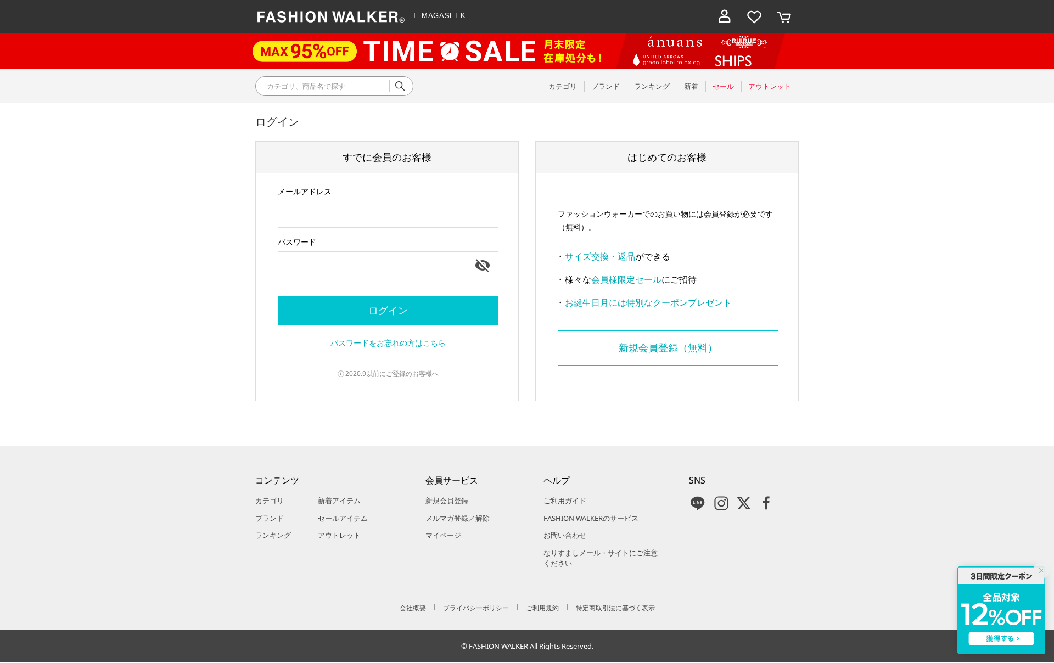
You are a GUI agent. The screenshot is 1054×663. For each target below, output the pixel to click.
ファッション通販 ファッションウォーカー (331, 16)
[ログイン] (724, 16)
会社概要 (413, 608)
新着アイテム (339, 500)
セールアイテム (343, 518)
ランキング (273, 535)
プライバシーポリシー (476, 608)
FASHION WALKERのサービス (590, 518)
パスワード (297, 242)
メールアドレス (305, 191)
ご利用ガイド (564, 500)
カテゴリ (269, 500)
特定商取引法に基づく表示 (615, 608)
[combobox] (388, 214)
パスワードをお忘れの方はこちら (388, 343)
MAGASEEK (444, 16)
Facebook (766, 503)
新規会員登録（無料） (668, 347)
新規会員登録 (446, 500)
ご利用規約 (542, 608)
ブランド (269, 518)
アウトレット (339, 535)
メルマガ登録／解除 (457, 518)
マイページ (443, 535)
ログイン (388, 310)
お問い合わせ (564, 535)
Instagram (721, 503)
